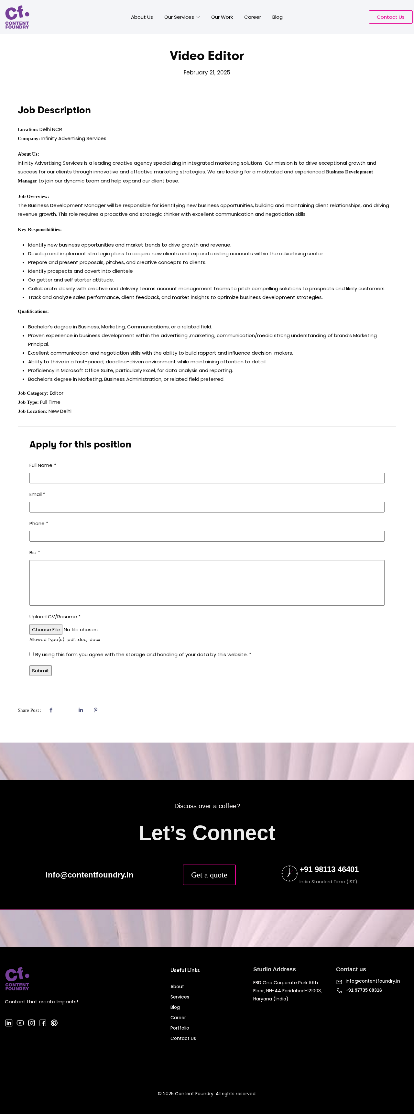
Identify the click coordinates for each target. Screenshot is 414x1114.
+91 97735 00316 (364, 990)
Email (37, 494)
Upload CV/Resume (55, 616)
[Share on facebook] (50, 710)
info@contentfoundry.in (373, 981)
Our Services (179, 17)
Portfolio (179, 1028)
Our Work (222, 17)
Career (252, 17)
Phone (38, 523)
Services (179, 997)
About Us (142, 17)
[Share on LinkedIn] (80, 710)
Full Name (42, 465)
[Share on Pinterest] (95, 710)
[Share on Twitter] (65, 710)
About (177, 986)
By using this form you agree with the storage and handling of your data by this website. (143, 654)
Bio (34, 552)
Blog (277, 17)
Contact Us (183, 1038)
